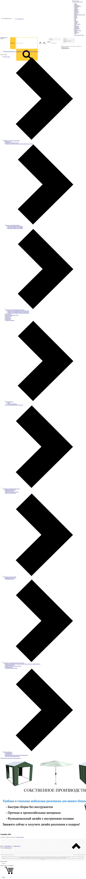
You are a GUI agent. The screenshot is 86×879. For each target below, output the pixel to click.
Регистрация (44, 43)
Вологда (75, 29)
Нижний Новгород (77, 6)
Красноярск (76, 9)
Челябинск (76, 7)
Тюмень (75, 23)
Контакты (37, 51)
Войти (49, 41)
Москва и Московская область (79, 14)
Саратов (75, 8)
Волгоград (76, 13)
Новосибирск (76, 27)
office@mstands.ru (20, 18)
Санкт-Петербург (77, 24)
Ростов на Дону (77, 28)
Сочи (75, 20)
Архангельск (76, 26)
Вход (40, 43)
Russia (75, 33)
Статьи (33, 51)
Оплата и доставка (15, 51)
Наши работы (29, 51)
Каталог (13, 43)
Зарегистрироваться (65, 48)
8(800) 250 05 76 (8, 18)
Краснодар (76, 10)
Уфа (75, 19)
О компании (9, 51)
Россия (75, 3)
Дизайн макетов (48, 843)
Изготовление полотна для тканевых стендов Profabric (32, 846)
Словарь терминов (49, 841)
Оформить (11, 865)
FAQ (27, 841)
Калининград (76, 32)
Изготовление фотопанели (32, 843)
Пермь (75, 16)
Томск (75, 18)
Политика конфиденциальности (79, 854)
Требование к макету (49, 845)
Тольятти (76, 22)
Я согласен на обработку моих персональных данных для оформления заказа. (71, 47)
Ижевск (75, 4)
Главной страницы (20, 837)
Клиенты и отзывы (23, 51)
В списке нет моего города (79, 35)
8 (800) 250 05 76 (8, 846)
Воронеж (76, 17)
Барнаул (75, 31)
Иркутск (75, 12)
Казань (75, 15)
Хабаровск (76, 21)
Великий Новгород (77, 30)
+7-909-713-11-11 (16, 846)
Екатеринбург (76, 5)
